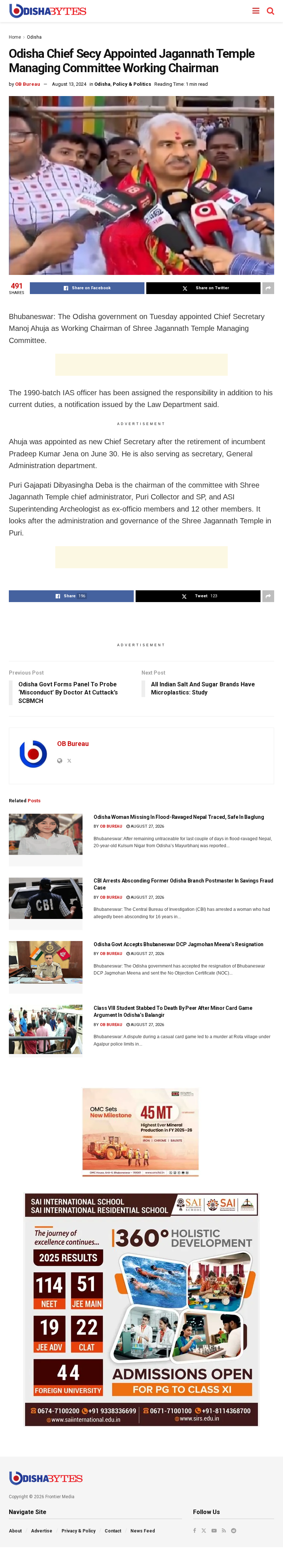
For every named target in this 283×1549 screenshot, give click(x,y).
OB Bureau (27, 84)
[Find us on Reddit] (233, 1531)
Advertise (41, 1531)
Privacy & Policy (78, 1531)
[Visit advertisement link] (141, 1132)
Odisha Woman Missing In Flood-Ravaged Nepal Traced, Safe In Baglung (179, 817)
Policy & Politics (132, 84)
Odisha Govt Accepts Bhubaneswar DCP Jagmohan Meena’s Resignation (178, 944)
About (15, 1531)
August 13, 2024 (69, 84)
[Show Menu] (255, 11)
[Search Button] (270, 11)
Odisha (34, 37)
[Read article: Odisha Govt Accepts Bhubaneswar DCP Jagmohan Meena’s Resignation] (46, 967)
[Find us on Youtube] (214, 1531)
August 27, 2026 (147, 826)
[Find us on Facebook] (194, 1531)
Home (15, 37)
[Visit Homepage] (48, 11)
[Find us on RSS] (224, 1531)
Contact (113, 1531)
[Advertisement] (141, 365)
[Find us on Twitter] (203, 1531)
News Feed (142, 1531)
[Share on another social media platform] (268, 288)
